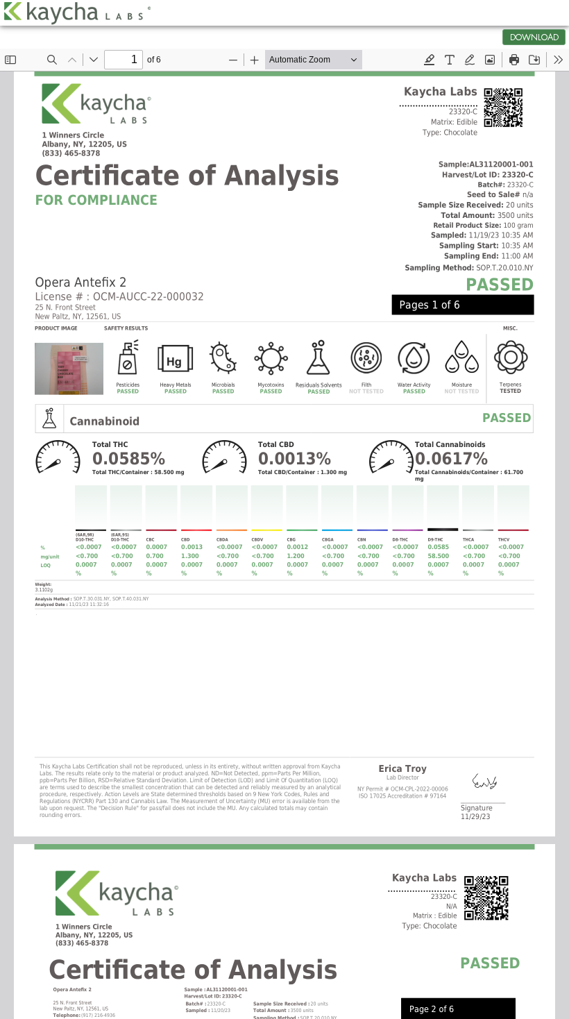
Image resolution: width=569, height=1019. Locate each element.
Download (534, 37)
